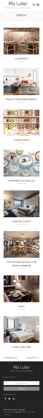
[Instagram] (14, 399)
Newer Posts (11, 358)
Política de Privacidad (10, 409)
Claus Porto (21, 140)
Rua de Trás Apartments (21, 99)
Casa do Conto (21, 221)
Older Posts (32, 358)
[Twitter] (9, 399)
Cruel (21, 306)
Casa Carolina (21, 347)
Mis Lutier (18, 412)
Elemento (21, 58)
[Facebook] (5, 399)
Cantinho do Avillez (21, 180)
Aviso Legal (21, 409)
